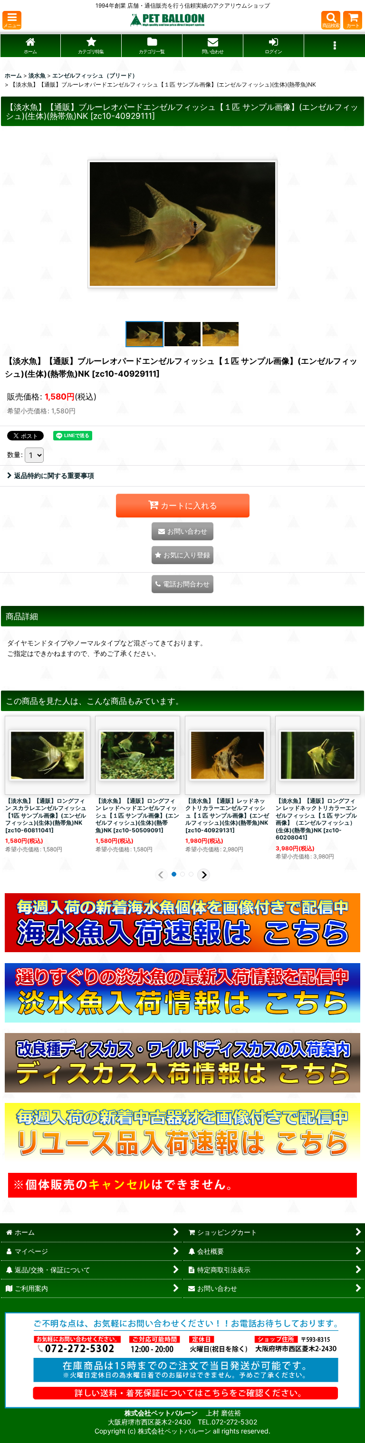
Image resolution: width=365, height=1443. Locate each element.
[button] (11, 20)
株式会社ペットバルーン (162, 1413)
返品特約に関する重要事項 (54, 475)
